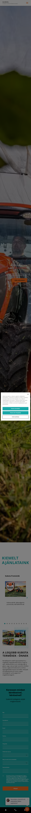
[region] (15, 406)
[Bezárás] (28, 394)
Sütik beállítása (15, 417)
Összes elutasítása (15, 408)
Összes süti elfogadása (15, 412)
